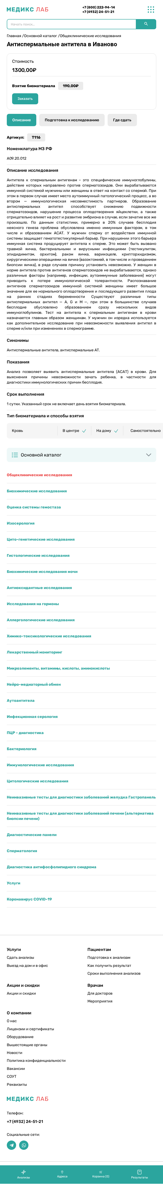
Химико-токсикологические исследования (49, 636)
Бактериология (22, 749)
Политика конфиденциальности (36, 1060)
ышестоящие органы (27, 1045)
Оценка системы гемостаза (34, 507)
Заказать (25, 99)
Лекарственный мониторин (34, 652)
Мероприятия (99, 1001)
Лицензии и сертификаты (30, 1029)
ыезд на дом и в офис (27, 965)
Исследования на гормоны (33, 604)
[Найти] (146, 24)
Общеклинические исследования (39, 475)
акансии (16, 1068)
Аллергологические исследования (41, 620)
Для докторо (99, 993)
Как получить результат (109, 965)
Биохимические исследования (37, 491)
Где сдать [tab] (122, 120)
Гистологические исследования (38, 555)
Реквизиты (17, 1084)
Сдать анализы (20, 957)
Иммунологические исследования (40, 765)
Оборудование (20, 1036)
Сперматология (22, 851)
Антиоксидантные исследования (39, 587)
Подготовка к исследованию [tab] (72, 120)
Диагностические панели (31, 834)
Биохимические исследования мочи (42, 571)
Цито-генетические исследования (41, 539)
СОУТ (11, 1076)
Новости (14, 1052)
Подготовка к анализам (108, 957)
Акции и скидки (21, 993)
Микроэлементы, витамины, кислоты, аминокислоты (58, 668)
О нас (12, 1021)
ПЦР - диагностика (25, 732)
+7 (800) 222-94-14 (98, 7)
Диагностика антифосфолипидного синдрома (51, 867)
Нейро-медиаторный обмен (34, 684)
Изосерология (21, 523)
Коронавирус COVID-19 (29, 899)
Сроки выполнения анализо (114, 973)
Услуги (13, 883)
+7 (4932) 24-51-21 (98, 12)
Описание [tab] (21, 120)
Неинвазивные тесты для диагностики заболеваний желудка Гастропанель (81, 797)
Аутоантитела (21, 700)
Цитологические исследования (37, 781)
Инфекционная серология (32, 716)
